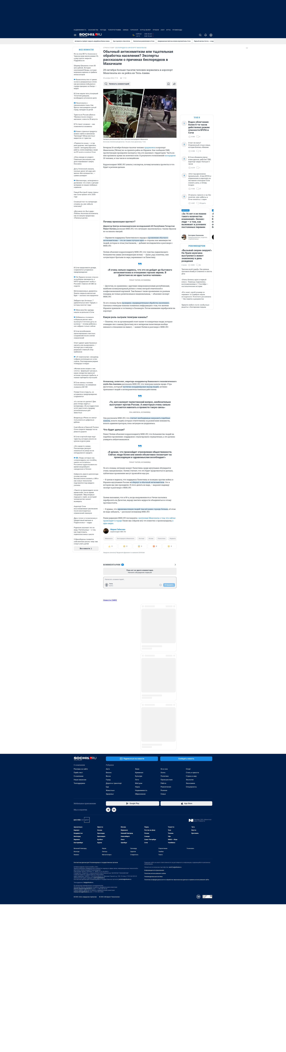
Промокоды (177, 30)
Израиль (173, 538)
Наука (137, 640)
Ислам (151, 538)
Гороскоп (134, 30)
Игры (168, 30)
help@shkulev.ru (88, 736)
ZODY (163, 30)
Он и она (164, 623)
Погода (103, 30)
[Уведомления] (205, 35)
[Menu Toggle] (75, 35)
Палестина (161, 538)
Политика (164, 630)
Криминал (139, 626)
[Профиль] (211, 35)
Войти (111, 586)
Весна (108, 630)
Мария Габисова (117, 529)
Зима (137, 623)
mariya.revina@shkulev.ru (81, 745)
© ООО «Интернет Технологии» (109, 750)
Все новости (86, 49)
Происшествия (166, 633)
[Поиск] (200, 35)
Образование (140, 648)
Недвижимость (80, 30)
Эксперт (141, 538)
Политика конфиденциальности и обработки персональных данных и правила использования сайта (176, 733)
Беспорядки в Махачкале (125, 538)
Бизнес (109, 626)
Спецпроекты (191, 640)
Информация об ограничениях (154, 724)
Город (108, 633)
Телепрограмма (114, 30)
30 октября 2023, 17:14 (110, 78)
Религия (164, 644)
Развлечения (166, 640)
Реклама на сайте (81, 623)
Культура (138, 630)
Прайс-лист (78, 626)
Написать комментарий (119, 84)
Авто (108, 623)
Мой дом (138, 637)
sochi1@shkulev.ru (99, 731)
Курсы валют (145, 30)
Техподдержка (79, 637)
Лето (137, 633)
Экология (189, 633)
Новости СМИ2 (110, 600)
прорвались (149, 147)
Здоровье (110, 648)
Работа (163, 637)
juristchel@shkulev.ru (125, 733)
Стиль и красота (192, 626)
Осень (163, 626)
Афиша (125, 30)
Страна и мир (191, 630)
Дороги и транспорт (114, 637)
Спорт (188, 623)
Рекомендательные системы (153, 730)
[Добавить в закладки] (168, 84)
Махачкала (109, 538)
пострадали (170, 155)
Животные (110, 644)
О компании (78, 630)
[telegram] (108, 663)
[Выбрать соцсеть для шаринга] (174, 84)
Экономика (190, 637)
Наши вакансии (80, 633)
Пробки (156, 30)
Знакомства (93, 30)
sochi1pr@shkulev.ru (175, 721)
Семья (163, 648)
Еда (107, 640)
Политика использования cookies (155, 727)
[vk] (114, 663)
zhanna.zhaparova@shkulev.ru (83, 742)
